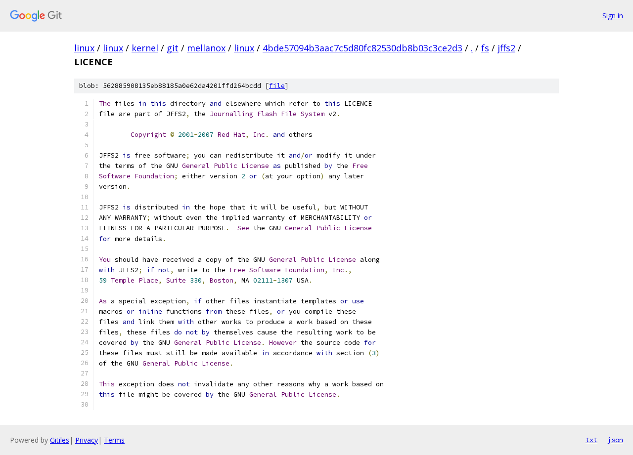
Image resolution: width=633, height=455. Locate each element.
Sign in (612, 15)
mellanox (206, 48)
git (173, 48)
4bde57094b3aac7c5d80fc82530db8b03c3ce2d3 (362, 48)
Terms (114, 440)
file (277, 86)
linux (84, 48)
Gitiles (59, 440)
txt (591, 439)
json (615, 439)
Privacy (86, 440)
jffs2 (506, 48)
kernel (145, 48)
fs (485, 48)
